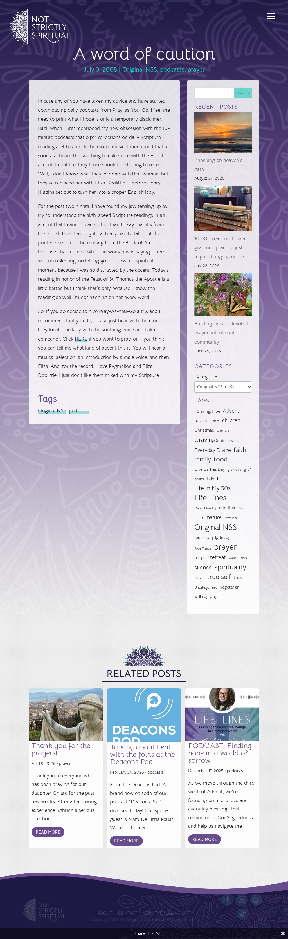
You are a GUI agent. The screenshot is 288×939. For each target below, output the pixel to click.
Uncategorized (205, 587)
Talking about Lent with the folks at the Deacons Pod (142, 754)
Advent (231, 410)
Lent (222, 478)
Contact (127, 913)
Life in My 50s (212, 488)
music (199, 517)
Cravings (206, 439)
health (199, 479)
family (202, 459)
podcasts (172, 69)
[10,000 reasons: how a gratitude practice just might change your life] (223, 210)
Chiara (214, 421)
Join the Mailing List (167, 913)
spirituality (230, 567)
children (231, 420)
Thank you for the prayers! (61, 749)
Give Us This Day (209, 469)
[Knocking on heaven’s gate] (223, 134)
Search (243, 93)
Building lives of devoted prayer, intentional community (221, 333)
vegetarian (229, 587)
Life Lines (210, 497)
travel (199, 577)
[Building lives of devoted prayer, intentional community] (223, 296)
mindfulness (231, 508)
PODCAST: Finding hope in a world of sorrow (219, 753)
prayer (196, 69)
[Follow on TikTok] (243, 914)
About (105, 913)
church (223, 430)
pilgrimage (221, 537)
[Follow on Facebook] (228, 900)
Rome (232, 558)
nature (214, 517)
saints (243, 558)
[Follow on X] (242, 900)
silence (203, 567)
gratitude (234, 470)
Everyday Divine (212, 450)
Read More (48, 832)
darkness (227, 441)
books (200, 421)
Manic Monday (205, 508)
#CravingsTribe (207, 411)
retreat (218, 557)
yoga (213, 597)
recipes (200, 557)
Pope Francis (202, 548)
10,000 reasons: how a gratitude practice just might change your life (219, 247)
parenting (201, 537)
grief (247, 470)
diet (240, 440)
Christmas (204, 430)
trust (238, 577)
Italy (210, 478)
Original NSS (139, 69)
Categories (206, 376)
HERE (81, 339)
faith (240, 450)
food (221, 459)
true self (219, 577)
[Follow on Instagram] (256, 900)
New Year (230, 518)
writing (200, 596)
